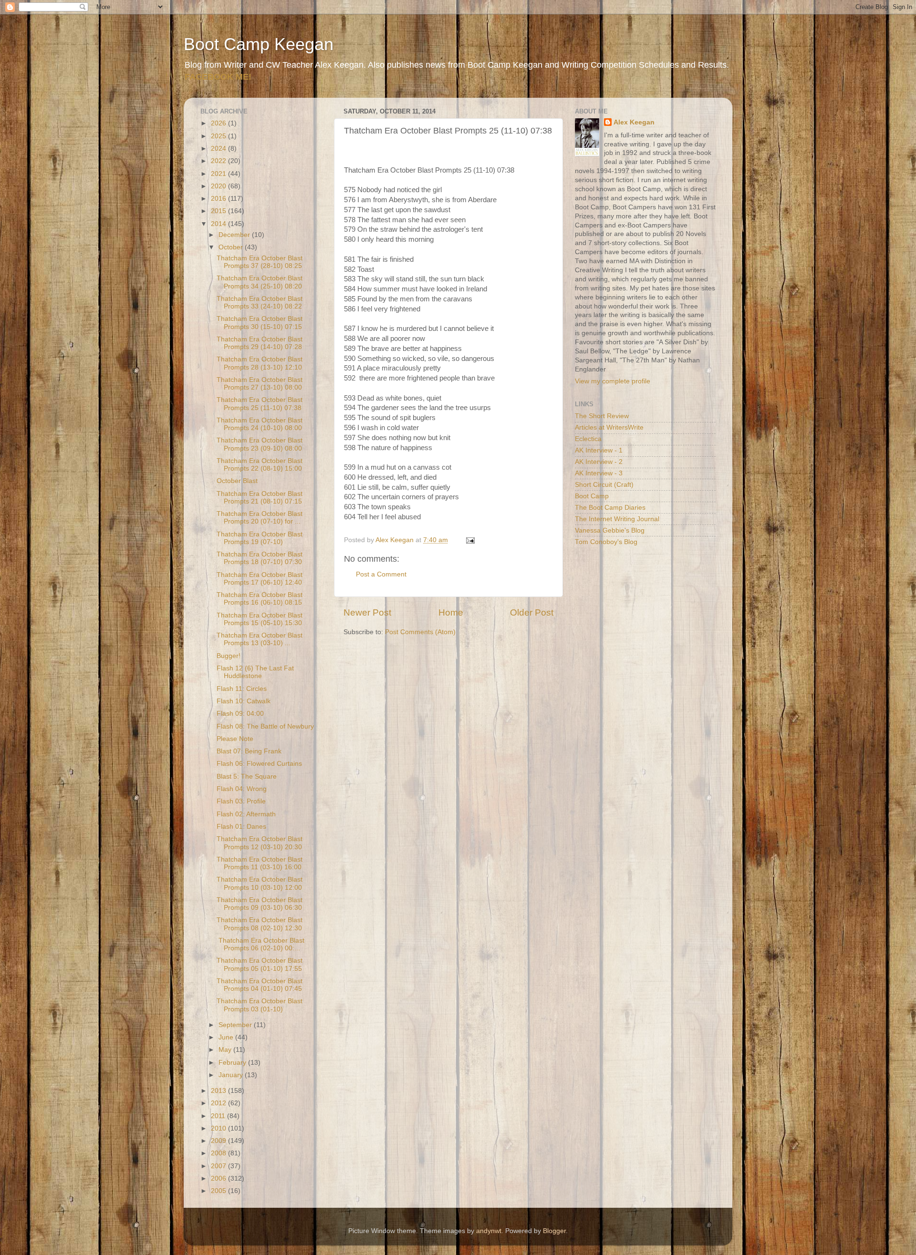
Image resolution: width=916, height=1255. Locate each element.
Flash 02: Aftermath (246, 814)
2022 (219, 161)
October (232, 247)
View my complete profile (612, 381)
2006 (219, 1178)
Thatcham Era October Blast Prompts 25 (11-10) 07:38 (259, 403)
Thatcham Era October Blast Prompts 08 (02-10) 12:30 (259, 923)
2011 (219, 1116)
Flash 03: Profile (241, 801)
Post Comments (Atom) (420, 632)
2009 (219, 1140)
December (235, 234)
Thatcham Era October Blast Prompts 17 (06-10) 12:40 (259, 578)
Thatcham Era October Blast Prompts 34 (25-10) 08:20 (259, 282)
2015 (219, 211)
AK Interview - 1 (599, 450)
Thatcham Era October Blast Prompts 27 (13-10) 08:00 (259, 383)
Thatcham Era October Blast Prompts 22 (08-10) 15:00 (259, 464)
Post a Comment (381, 574)
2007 (219, 1166)
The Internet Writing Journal (617, 519)
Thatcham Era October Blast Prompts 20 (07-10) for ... (259, 517)
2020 (219, 186)
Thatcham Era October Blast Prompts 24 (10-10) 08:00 (259, 424)
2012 (219, 1103)
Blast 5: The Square (247, 776)
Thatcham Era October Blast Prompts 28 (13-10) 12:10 (259, 363)
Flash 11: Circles (242, 688)
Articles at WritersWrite (609, 427)
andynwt (488, 1230)
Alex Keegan (634, 122)
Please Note (235, 738)
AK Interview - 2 (599, 461)
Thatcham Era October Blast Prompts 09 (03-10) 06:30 (259, 903)
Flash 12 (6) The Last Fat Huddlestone (255, 672)
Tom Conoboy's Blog (606, 541)
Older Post (531, 612)
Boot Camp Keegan (258, 44)
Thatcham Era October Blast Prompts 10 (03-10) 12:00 (259, 883)
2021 (219, 173)
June (227, 1037)
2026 (219, 123)
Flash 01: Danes (241, 826)
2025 (219, 136)
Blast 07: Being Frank (249, 751)
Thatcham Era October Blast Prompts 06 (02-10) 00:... (260, 944)
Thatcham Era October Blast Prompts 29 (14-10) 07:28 (259, 343)
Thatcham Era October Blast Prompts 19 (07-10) (259, 538)
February (233, 1062)
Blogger (554, 1230)
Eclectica (588, 438)
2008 (219, 1153)
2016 (219, 198)
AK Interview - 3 (599, 473)
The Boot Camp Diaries (610, 507)
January (232, 1075)
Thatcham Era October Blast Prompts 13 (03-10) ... (259, 639)
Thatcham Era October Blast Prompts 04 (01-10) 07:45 (259, 984)
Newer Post (367, 612)
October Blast (237, 480)
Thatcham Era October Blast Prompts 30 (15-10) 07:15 (259, 322)
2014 (219, 223)
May (226, 1049)
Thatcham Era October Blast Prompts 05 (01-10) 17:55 (259, 964)
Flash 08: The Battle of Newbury (265, 726)
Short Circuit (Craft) (604, 484)
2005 (219, 1190)
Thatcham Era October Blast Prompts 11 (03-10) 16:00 (259, 863)
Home (450, 612)
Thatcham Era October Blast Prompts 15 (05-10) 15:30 (259, 619)
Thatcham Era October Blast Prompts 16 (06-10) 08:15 (259, 598)
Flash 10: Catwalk (244, 701)
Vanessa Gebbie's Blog (610, 530)
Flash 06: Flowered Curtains (259, 763)
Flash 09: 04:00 (240, 713)
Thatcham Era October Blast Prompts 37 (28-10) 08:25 (259, 262)
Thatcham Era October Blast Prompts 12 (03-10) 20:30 (259, 842)
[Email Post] (470, 540)
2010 (219, 1128)
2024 (219, 148)
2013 (219, 1090)
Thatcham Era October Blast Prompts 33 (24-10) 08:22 (259, 302)
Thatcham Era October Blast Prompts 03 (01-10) (259, 1005)
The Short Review (602, 416)
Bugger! (228, 655)
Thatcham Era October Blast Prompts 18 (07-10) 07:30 (259, 558)
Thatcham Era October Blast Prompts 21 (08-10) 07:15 (259, 497)
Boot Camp (592, 496)
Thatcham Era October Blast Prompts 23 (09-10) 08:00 (259, 444)
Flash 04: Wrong (242, 788)
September (236, 1025)
